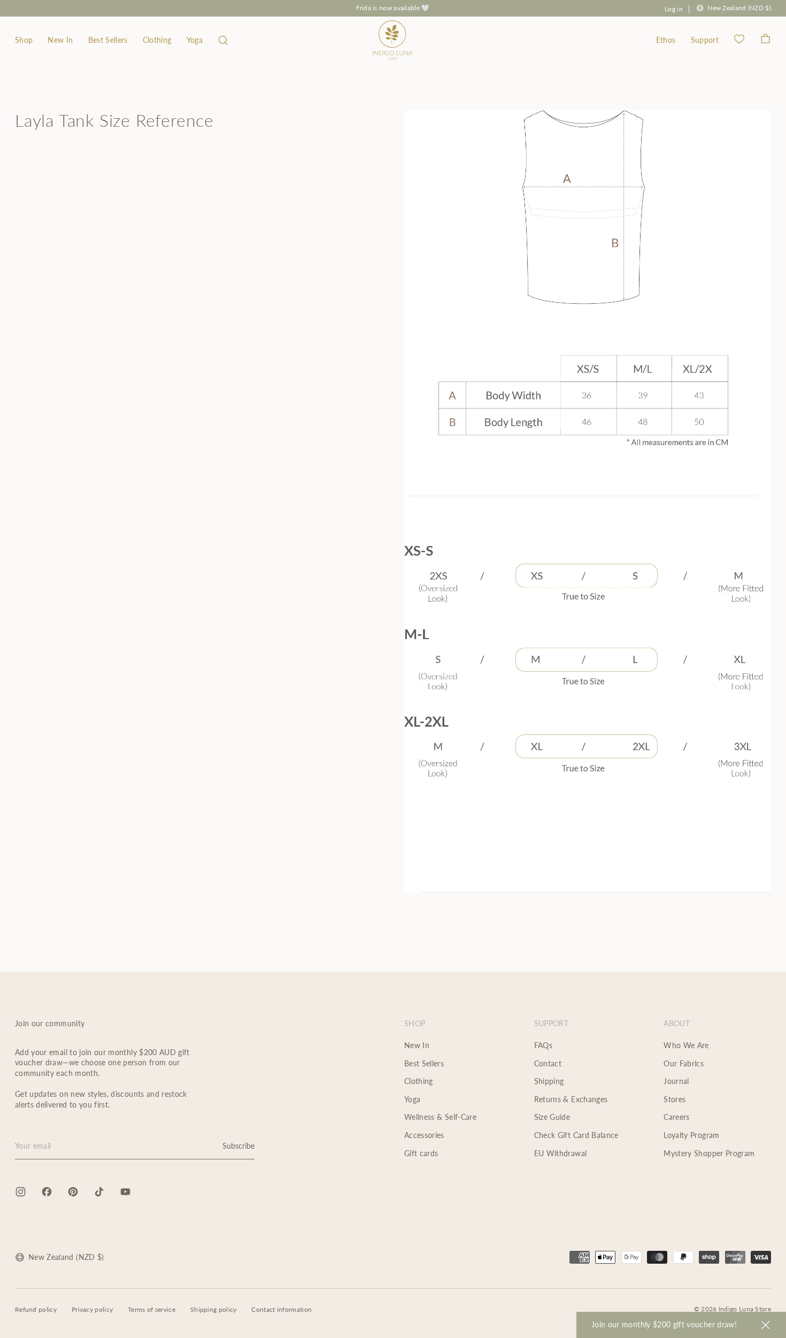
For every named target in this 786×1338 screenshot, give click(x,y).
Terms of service (151, 1309)
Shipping (549, 1081)
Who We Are (686, 1045)
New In (60, 39)
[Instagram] (20, 1191)
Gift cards (421, 1153)
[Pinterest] (73, 1191)
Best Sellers (108, 39)
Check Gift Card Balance (576, 1135)
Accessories (424, 1135)
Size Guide (552, 1116)
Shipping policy (213, 1309)
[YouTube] (125, 1191)
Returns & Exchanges (571, 1099)
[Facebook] (46, 1191)
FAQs (543, 1045)
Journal (676, 1081)
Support (705, 39)
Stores (674, 1099)
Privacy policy (92, 1309)
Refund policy (36, 1309)
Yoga (195, 39)
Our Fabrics (684, 1063)
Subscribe (238, 1145)
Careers (676, 1116)
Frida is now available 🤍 (392, 8)
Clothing (157, 39)
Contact (547, 1063)
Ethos (666, 39)
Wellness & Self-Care (440, 1116)
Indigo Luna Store (745, 1309)
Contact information (281, 1309)
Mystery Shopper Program (709, 1153)
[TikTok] (99, 1191)
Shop (24, 39)
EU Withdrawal (560, 1153)
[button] (223, 40)
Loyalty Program (691, 1135)
